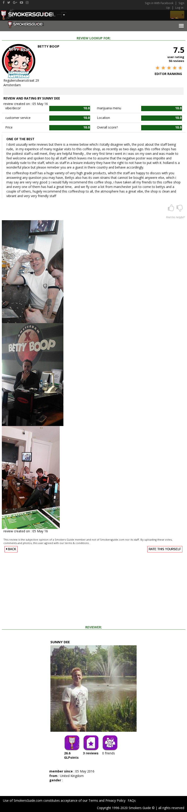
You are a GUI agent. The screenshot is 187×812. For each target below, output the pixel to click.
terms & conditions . (77, 543)
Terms (93, 800)
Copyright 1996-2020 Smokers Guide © (126, 808)
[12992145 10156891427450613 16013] (31, 477)
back (11, 549)
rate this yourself (165, 549)
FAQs (132, 800)
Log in (179, 7)
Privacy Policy (115, 800)
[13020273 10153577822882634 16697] (32, 374)
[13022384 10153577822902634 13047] (32, 271)
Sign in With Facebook (159, 3)
